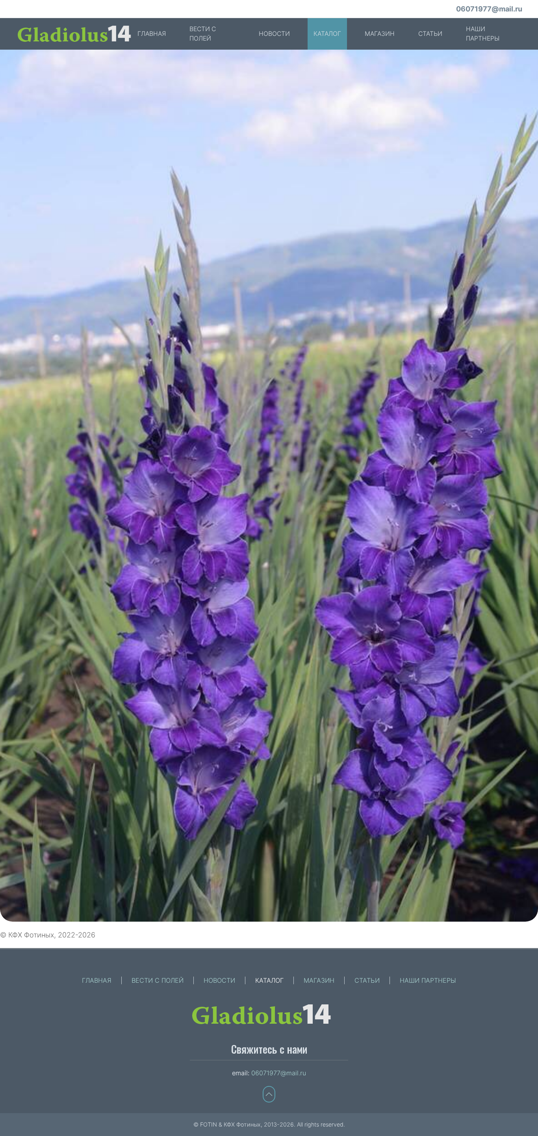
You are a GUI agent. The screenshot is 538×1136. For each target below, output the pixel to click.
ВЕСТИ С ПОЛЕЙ (202, 33)
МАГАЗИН (380, 33)
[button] (269, 486)
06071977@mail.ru (489, 9)
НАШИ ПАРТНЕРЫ (482, 33)
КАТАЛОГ (327, 33)
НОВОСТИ (274, 33)
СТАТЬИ (430, 33)
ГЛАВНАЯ (151, 33)
